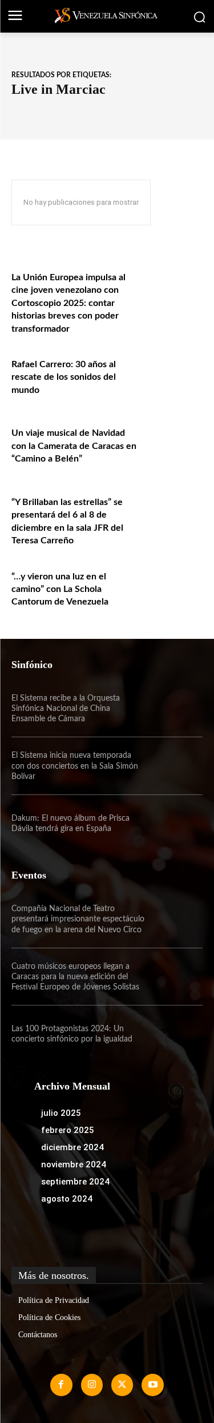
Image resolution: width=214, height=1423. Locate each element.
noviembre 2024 (73, 1164)
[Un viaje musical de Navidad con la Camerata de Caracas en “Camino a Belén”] (174, 444)
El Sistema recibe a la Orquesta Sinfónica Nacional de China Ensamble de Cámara (65, 708)
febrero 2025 (67, 1130)
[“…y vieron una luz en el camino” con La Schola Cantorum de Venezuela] (174, 588)
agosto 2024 (66, 1199)
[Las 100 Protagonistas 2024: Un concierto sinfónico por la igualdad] (174, 1034)
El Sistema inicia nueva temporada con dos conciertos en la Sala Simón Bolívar (74, 766)
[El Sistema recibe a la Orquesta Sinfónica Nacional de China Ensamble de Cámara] (174, 708)
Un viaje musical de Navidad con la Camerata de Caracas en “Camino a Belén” (73, 445)
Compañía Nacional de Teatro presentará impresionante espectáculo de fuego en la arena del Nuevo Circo (77, 919)
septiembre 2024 (75, 1181)
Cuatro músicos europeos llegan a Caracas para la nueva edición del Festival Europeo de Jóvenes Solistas (75, 977)
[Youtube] (152, 1385)
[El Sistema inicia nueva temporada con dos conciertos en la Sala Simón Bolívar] (174, 766)
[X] (122, 1385)
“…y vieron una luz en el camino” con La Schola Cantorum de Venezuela (59, 589)
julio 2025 (61, 1113)
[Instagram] (92, 1385)
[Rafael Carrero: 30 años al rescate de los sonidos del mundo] (174, 375)
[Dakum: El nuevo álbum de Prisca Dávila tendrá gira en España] (174, 823)
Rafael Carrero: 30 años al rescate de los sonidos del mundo (63, 377)
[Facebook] (61, 1385)
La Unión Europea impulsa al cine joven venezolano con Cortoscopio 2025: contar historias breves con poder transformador (68, 303)
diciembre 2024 (72, 1147)
